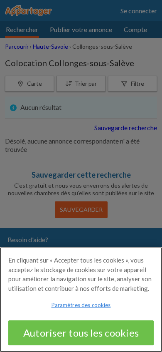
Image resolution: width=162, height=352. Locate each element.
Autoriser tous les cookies (81, 333)
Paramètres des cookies (81, 305)
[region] (81, 299)
